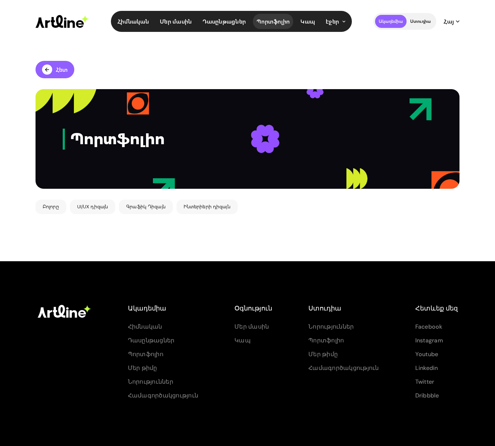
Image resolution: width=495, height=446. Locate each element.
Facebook (428, 326)
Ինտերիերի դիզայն (207, 206)
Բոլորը (51, 206)
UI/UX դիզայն (92, 206)
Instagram (429, 340)
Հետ (62, 69)
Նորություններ (150, 381)
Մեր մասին (176, 21)
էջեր (332, 21)
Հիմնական (133, 21)
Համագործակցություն (163, 395)
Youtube (426, 354)
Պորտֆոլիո (273, 21)
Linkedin (426, 368)
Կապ (307, 21)
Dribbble (427, 395)
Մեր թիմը (142, 368)
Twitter (424, 381)
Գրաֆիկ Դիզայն (146, 206)
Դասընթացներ (224, 21)
